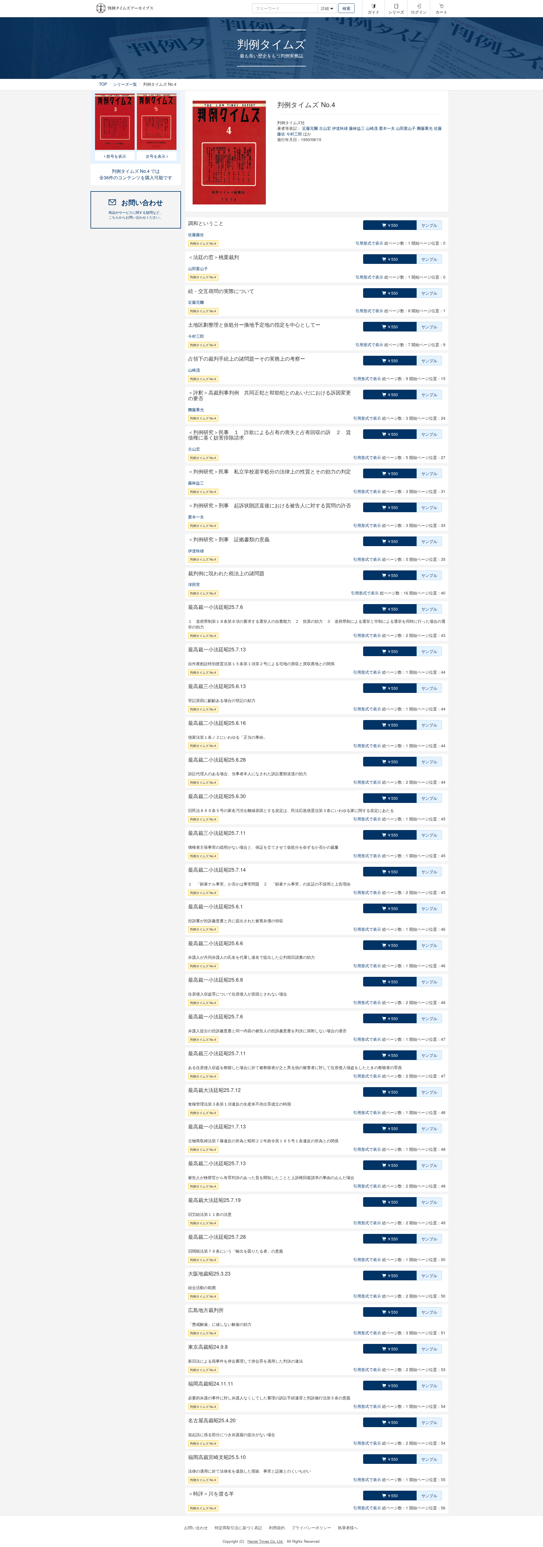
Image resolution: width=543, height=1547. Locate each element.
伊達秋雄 (340, 128)
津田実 (194, 584)
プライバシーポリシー (311, 1527)
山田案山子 (406, 128)
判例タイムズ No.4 (203, 243)
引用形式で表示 (369, 243)
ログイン (419, 12)
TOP (103, 84)
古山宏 (325, 128)
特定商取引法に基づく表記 (238, 1527)
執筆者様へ (348, 1527)
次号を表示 (156, 156)
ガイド (374, 12)
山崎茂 (372, 128)
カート (441, 12)
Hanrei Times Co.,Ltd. (265, 1541)
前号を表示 (115, 156)
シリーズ (396, 12)
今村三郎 (294, 134)
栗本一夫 (387, 128)
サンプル (429, 225)
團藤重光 (425, 128)
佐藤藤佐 (196, 234)
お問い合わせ (196, 1527)
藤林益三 (357, 128)
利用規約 (277, 1527)
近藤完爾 (310, 128)
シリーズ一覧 (125, 84)
